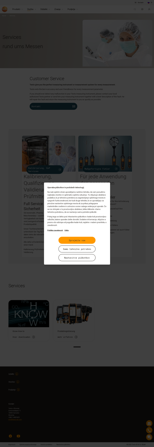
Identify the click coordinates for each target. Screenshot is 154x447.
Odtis (66, 230)
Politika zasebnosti (55, 230)
